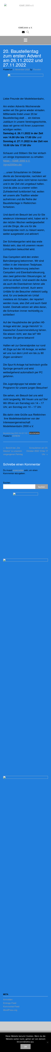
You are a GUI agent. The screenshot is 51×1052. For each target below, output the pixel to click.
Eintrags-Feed (9, 1002)
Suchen (6, 482)
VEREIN (16, 435)
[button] (25, 40)
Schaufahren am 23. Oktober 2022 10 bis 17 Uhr (37, 451)
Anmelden (7, 999)
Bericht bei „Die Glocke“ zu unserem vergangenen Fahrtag (13, 451)
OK (25, 1046)
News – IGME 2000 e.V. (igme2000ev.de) (16, 162)
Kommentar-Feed (11, 1006)
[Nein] (47, 1042)
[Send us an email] (23, 32)
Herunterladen (34, 433)
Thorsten (37, 69)
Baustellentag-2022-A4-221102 (15, 433)
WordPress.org (10, 1009)
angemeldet (18, 470)
